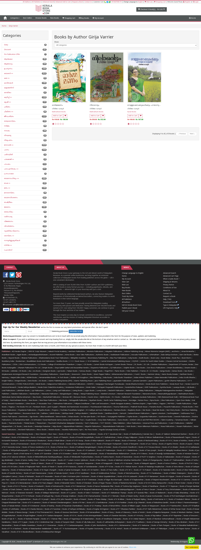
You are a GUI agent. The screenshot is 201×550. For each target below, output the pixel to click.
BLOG (193, 18)
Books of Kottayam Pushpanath (109, 444)
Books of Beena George (18, 512)
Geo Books (188, 371)
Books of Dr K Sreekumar (40, 444)
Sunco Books (123, 420)
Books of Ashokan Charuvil (187, 454)
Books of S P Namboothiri (171, 506)
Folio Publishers (132, 371)
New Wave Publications (48, 400)
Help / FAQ (167, 299)
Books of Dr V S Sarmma (180, 480)
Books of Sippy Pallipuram (127, 437)
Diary (6, 45)
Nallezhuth (126, 397)
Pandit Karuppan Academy (121, 404)
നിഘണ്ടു (7, 136)
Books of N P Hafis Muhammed (149, 509)
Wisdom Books (54, 430)
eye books (61, 371)
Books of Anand (80, 499)
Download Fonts (169, 302)
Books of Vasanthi (183, 477)
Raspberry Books (134, 410)
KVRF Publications (151, 387)
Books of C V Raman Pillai (51, 519)
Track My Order (128, 296)
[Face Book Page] (6, 277)
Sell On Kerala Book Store (132, 305)
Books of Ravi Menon (98, 460)
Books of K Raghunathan (134, 480)
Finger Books (98, 371)
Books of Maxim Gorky (129, 496)
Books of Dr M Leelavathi (127, 477)
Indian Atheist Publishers (143, 378)
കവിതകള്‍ (8, 83)
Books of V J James (68, 493)
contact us (124, 339)
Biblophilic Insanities (78, 358)
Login (196, 2)
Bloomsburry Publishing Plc (98, 358)
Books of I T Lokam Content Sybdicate (73, 460)
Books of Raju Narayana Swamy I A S (80, 444)
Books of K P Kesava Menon (149, 447)
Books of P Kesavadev (44, 477)
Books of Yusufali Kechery (12, 473)
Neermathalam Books (18, 400)
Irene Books (32, 381)
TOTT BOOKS (105, 423)
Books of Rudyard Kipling (136, 499)
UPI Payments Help (170, 308)
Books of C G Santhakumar (97, 503)
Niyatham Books (95, 400)
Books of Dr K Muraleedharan (22, 532)
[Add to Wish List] (65, 116)
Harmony (5, 378)
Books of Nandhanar (150, 486)
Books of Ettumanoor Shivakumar (33, 441)
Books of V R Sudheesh (86, 451)
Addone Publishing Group (133, 352)
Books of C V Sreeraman (46, 525)
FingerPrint (109, 371)
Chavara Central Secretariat (176, 361)
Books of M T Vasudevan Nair (110, 434)
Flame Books (120, 371)
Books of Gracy (108, 512)
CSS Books (88, 365)
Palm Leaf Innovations (100, 404)
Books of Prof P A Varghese (145, 457)
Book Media (165, 358)
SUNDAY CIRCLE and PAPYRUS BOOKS (144, 420)
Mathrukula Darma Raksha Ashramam (16, 397)
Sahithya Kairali (67, 413)
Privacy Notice (168, 285)
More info (132, 547)
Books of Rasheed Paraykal (28, 519)
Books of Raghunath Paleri (29, 467)
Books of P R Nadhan (191, 506)
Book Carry (155, 358)
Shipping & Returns (170, 282)
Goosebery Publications (49, 374)
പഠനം (6, 150)
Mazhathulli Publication (52, 397)
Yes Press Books (91, 430)
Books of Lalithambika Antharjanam (111, 522)
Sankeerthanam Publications (139, 413)
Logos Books (89, 391)
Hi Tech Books (63, 378)
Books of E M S (126, 470)
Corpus (79, 365)
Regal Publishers (14, 413)
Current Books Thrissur (123, 365)
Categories (14, 18)
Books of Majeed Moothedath (157, 480)
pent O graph (53, 407)
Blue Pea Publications (118, 358)
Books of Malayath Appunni (145, 464)
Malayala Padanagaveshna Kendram (169, 391)
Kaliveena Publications (77, 384)
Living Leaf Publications (62, 391)
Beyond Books (14, 358)
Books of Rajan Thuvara (102, 483)
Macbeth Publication (116, 391)
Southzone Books (165, 417)
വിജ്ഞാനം (8, 221)
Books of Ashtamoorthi (55, 486)
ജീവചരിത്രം (9, 116)
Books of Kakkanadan (165, 457)
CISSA (15, 365)
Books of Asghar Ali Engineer (98, 509)
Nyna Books (154, 400)
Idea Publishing (95, 378)
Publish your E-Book (129, 308)
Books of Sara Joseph (147, 451)
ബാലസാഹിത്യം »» (11, 179)
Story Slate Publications (107, 420)
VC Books (18, 427)
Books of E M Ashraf (114, 529)
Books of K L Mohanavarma (119, 525)
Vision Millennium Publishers (148, 427)
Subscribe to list (76, 331)
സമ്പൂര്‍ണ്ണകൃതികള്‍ (12, 241)
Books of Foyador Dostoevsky (91, 529)
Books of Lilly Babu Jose (85, 522)
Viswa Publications (168, 427)
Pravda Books (187, 407)
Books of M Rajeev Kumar (179, 529)
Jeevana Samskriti (140, 381)
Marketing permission (59, 331)
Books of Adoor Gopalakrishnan (103, 477)
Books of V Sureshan (52, 509)
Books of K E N (70, 516)
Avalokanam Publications (120, 355)
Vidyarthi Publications (93, 427)
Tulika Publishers (119, 423)
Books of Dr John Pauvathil (61, 499)
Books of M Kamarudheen (90, 512)
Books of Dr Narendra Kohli (164, 470)
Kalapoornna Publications (57, 384)
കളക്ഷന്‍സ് (9, 88)
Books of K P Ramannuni (148, 477)
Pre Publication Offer (12, 54)
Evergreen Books (49, 371)
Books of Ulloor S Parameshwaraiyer (184, 503)
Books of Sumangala (48, 460)
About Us (166, 291)
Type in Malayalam (170, 305)
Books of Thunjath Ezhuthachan (85, 454)
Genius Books (177, 371)
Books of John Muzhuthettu (96, 525)
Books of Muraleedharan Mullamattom (114, 454)
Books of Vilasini (37, 464)
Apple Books (22, 355)
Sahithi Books (55, 413)
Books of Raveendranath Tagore (178, 437)
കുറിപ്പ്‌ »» (8, 97)
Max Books (37, 397)
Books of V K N (166, 441)
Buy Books (84, 18)
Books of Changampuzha (152, 460)
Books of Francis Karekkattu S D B (35, 447)
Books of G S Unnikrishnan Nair (41, 522)
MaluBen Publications (19, 394)
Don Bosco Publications (156, 368)
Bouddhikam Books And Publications (41, 361)
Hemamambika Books (47, 378)
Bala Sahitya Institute (169, 355)
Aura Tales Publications (85, 355)
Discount (7, 50)
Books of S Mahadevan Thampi (114, 493)
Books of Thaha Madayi (97, 499)
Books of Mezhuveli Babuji (148, 441)
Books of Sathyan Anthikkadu (73, 509)
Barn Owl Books (185, 355)
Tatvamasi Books (181, 420)
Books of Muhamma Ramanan (125, 483)
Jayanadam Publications (122, 381)
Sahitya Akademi (81, 413)
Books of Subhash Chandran (41, 451)
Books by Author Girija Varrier (84, 37)
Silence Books (61, 417)
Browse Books (41, 18)
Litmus (48, 391)
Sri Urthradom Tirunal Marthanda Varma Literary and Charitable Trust (57, 420)
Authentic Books (102, 355)
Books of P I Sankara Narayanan (49, 516)
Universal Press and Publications (155, 423)
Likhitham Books (23, 391)
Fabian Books (72, 371)
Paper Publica (152, 404)
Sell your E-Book (128, 311)
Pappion (162, 404)
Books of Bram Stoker (177, 483)
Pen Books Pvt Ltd (24, 407)
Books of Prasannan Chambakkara (69, 506)
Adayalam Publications (113, 352)
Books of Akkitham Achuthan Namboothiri (124, 460)
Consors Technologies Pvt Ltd (54, 542)
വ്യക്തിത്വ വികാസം (12, 231)
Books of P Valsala (113, 441)
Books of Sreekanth (36, 486)
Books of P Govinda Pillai (138, 493)
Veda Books (28, 427)
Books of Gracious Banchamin (66, 512)
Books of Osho (65, 434)
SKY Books (101, 417)
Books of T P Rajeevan (169, 486)
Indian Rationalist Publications (165, 378)
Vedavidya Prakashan (42, 427)
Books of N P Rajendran (172, 516)
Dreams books (190, 368)
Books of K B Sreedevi (62, 454)
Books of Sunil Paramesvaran (35, 473)
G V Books (154, 371)
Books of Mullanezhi (158, 493)
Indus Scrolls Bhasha (187, 378)
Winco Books (42, 430)
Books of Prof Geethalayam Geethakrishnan (181, 496)
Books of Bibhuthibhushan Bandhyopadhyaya (44, 457)
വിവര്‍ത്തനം (9, 226)
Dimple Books (47, 368)
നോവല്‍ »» (8, 145)
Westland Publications (26, 430)
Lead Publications (8, 391)
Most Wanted (41, 434)
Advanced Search (48, 2)
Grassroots (76, 374)
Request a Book (77, 2)
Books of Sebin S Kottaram (88, 493)
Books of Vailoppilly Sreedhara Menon (172, 451)
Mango (76, 394)
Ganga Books (165, 371)
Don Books (141, 368)
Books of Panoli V (49, 467)
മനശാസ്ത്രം (9, 193)
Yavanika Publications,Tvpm (72, 430)
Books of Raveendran (124, 457)
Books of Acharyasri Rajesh (41, 437)
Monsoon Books (79, 397)
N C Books (116, 397)
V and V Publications (176, 423)
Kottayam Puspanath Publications (110, 387)
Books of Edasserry (123, 512)
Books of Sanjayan (183, 457)
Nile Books (63, 400)
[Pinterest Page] (19, 277)
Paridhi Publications (183, 404)
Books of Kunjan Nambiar (189, 486)
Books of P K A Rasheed (11, 529)
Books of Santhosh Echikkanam (136, 529)
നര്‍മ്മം (7, 126)
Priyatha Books (44, 410)
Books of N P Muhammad (75, 486)
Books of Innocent (191, 516)
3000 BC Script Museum (37, 352)
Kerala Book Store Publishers (157, 384)
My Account (99, 18)
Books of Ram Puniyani (160, 525)
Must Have (52, 434)
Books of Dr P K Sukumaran (64, 451)
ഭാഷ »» (7, 183)
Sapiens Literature (158, 413)
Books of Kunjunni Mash (64, 522)
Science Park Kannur (9, 417)
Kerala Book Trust (176, 384)
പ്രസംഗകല (9, 174)
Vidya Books (57, 427)
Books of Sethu (192, 460)
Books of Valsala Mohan (11, 506)
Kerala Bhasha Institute (135, 384)
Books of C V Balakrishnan (127, 451)
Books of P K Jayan (20, 522)
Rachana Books (120, 410)
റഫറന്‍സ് (8, 250)
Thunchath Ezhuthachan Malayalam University (65, 423)
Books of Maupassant (150, 506)
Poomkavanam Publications (101, 407)
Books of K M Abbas (116, 499)
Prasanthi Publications (172, 407)
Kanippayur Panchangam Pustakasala (110, 384)
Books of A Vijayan (167, 477)
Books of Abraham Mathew (182, 512)
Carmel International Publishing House (115, 361)
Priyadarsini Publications (27, 410)
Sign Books (34, 417)
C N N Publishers (92, 361)
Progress (55, 410)
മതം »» (7, 188)
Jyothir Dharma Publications (175, 381)
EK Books (23, 371)
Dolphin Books (129, 368)
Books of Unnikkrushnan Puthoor (103, 473)
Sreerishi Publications (182, 417)
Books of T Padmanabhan (174, 460)
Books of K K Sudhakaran (189, 447)
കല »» (7, 78)
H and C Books (140, 374)
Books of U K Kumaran (123, 464)
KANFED (90, 384)
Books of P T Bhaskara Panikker (123, 509)
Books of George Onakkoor (65, 496)
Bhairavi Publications (29, 358)
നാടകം (7, 131)
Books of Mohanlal (26, 477)
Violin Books (131, 427)
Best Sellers (27, 18)
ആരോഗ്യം (8, 64)
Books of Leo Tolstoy (148, 444)
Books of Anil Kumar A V (23, 454)
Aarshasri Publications (77, 352)
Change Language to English (132, 273)
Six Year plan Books (88, 417)
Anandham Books (8, 355)
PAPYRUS (171, 404)
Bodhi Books (144, 358)
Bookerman (20, 361)
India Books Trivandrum (123, 378)
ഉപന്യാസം (8, 69)
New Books (54, 18)
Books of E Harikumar (140, 525)
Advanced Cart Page (170, 276)
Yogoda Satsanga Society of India (112, 430)
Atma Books (70, 355)
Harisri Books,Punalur (170, 374)
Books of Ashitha (180, 441)
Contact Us (88, 2)
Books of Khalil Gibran (56, 441)
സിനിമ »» (8, 245)
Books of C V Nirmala (110, 496)
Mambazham (35, 394)
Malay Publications (146, 391)
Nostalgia (132, 400)
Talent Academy (167, 420)
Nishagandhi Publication (78, 400)
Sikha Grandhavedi (47, 417)
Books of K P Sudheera (136, 522)
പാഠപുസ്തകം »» (11, 169)
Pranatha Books (155, 407)
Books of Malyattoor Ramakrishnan (15, 464)
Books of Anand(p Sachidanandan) (162, 454)
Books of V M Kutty (135, 516)
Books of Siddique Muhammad (47, 493)
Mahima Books (131, 391)
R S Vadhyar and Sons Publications (99, 410)
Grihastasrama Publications (122, 374)
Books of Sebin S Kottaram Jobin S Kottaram (72, 477)
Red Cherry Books (173, 410)
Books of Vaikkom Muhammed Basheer (171, 434)
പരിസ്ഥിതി (8, 155)
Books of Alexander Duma (65, 483)
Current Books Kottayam (103, 365)
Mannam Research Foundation (129, 394)
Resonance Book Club (31, 413)
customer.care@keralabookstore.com (19, 305)
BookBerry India (8, 361)
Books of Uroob (58, 444)
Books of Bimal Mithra (111, 506)
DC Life (146, 365)
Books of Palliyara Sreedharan (84, 434)
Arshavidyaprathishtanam (38, 355)
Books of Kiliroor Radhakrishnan (151, 437)
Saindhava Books (111, 413)
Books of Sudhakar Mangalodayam (83, 447)
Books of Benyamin (130, 444)
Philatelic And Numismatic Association (74, 407)
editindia (14, 371)
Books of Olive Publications (187, 470)
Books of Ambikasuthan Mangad (48, 532)
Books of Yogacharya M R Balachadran (79, 519)
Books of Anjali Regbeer (26, 516)
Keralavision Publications (74, 387)
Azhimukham (154, 355)
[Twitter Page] (12, 277)
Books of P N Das (106, 467)
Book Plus (176, 358)
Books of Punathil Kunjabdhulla (82, 437)
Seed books (23, 417)
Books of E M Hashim (90, 470)
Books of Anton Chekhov (167, 464)
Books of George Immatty (157, 522)
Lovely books (101, 391)
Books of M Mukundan (20, 437)
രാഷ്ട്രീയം (8, 202)
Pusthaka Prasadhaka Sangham (72, 410)
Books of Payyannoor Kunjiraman (81, 464)
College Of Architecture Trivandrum (61, 365)
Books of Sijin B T (9, 519)
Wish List (149, 2)
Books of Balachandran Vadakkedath (37, 529)
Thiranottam (41, 423)
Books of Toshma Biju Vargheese (128, 486)
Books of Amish (138, 512)
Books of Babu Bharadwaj (178, 493)
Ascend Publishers (56, 355)
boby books (132, 358)
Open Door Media (183, 400)
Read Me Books (158, 410)
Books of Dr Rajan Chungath (45, 470)
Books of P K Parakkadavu (151, 473)
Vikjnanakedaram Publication (114, 427)
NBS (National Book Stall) (168, 397)
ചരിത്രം (7, 107)
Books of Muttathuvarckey (128, 473)
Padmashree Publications (62, 404)
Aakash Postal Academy (57, 352)
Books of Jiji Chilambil (136, 503)
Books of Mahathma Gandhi (157, 503)
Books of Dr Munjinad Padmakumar (87, 490)
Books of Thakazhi (61, 437)
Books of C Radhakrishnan (105, 437)
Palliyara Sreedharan (82, 404)
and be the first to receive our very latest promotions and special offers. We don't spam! (55, 327)
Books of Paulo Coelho (65, 480)
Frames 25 (144, 371)
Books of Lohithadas (11, 509)
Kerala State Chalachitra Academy (51, 387)
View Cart (125, 282)
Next (192, 134)
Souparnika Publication (148, 417)
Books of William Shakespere (175, 473)
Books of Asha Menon (175, 467)
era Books (37, 371)
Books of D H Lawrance (31, 503)
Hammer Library (154, 374)
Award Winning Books (25, 434)
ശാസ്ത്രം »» (9, 236)
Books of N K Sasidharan (79, 473)
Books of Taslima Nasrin (104, 457)
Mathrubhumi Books (59, 112)
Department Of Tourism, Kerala (181, 365)
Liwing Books (77, 391)
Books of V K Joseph (41, 499)
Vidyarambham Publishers (73, 427)
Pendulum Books (39, 407)
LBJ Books (191, 387)
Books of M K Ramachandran (89, 496)
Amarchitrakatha (187, 352)
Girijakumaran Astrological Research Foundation (20, 374)
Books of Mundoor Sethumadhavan (160, 519)
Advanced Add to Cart (62, 2)
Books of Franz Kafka (109, 470)
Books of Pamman (129, 441)
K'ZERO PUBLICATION (25, 384)
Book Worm (186, 358)
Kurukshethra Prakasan (134, 387)
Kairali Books (131, 112)
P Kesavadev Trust (44, 404)
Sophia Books (132, 417)
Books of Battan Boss (59, 447)
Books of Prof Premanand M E (41, 512)
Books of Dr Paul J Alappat (43, 483)
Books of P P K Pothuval (24, 496)
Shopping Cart (160, 2)
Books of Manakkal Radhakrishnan (184, 525)
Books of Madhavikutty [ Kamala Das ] (139, 434)
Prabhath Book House (139, 407)
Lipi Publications (38, 391)
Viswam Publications (184, 427)
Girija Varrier (13, 26)
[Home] (5, 18)
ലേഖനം (7, 207)
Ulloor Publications (134, 423)
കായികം (7, 93)
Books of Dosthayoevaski (44, 480)
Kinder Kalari (90, 387)
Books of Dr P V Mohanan (86, 480)
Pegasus (11, 407)
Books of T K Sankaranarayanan (70, 525)
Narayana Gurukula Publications (144, 397)
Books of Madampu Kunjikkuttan (151, 467)
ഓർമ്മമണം (57, 105)
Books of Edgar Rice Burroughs (110, 480)
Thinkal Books (29, 423)
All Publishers (36, 2)
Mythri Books (105, 397)
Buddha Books (62, 361)
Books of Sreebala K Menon (179, 499)
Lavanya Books (179, 387)
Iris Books (43, 381)
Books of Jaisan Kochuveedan (151, 496)
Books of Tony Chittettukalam (169, 490)
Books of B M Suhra (9, 467)
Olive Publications (167, 400)
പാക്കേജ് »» (9, 159)
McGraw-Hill (67, 397)
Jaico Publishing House (103, 381)
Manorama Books (149, 394)
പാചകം (7, 164)
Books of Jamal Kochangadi (69, 470)
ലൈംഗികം (8, 212)
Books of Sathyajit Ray (45, 496)
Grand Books (65, 374)
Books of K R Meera (139, 454)
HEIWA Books (32, 378)
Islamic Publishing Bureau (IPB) (60, 381)
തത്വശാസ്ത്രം (10, 121)
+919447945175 (116, 2)
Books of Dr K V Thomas (17, 486)
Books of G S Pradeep (92, 506)
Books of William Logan (131, 506)
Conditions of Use (170, 288)
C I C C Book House (77, 361)
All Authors (26, 2)
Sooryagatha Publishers (116, 417)
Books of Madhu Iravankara (24, 525)
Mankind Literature (108, 394)
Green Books (87, 374)
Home (4, 26)
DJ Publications (116, 368)
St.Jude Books (91, 420)
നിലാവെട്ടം (94, 105)
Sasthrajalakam (173, 413)
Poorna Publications (121, 407)
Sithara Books (73, 417)
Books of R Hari (79, 503)
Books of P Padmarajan (106, 451)
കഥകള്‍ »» (8, 74)
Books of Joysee (186, 444)
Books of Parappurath (104, 464)
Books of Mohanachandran (21, 470)
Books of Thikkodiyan (159, 529)
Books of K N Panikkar (117, 503)
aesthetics (176, 352)
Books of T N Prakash (142, 470)
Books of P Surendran (43, 454)
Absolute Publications (95, 352)
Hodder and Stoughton (79, 378)
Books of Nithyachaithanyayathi (15, 451)
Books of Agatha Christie (168, 444)
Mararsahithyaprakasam (167, 394)
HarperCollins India (18, 378)
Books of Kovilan (104, 447)
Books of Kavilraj (47, 506)
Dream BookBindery (175, 368)
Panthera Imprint (139, 404)
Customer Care (108, 2)
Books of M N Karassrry (67, 467)
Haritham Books (186, 374)
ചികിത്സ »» (8, 112)
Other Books (30, 404)
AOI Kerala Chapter (19, 352)
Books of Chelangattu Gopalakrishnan (16, 499)
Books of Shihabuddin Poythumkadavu (78, 457)
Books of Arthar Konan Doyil (174, 509)
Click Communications (27, 365)
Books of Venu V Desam (145, 490)
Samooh (123, 413)
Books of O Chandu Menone (32, 509)
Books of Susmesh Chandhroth (125, 447)
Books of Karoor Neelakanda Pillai (100, 486)
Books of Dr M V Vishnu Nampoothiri (152, 483)
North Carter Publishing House (115, 400)
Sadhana (44, 413)
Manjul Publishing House (90, 394)
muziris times (93, 397)
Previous (182, 134)
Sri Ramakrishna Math (21, 420)
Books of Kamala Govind (57, 473)
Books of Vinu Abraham (178, 522)
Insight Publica (7, 381)
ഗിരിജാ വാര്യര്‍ (58, 109)
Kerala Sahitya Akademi (27, 387)
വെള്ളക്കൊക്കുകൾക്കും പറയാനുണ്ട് (144, 105)
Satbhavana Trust (187, 413)
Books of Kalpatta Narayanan (158, 512)
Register (187, 2)
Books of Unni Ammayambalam (90, 516)
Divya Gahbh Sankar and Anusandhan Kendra (72, 368)
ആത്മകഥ (8, 59)
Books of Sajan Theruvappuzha (60, 490)
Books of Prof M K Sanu (188, 464)
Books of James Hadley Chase (26, 460)
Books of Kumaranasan (20, 444)
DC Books (138, 365)
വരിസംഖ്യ (8, 217)
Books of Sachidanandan (87, 467)
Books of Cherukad (84, 483)
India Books (107, 378)
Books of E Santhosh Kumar (22, 480)
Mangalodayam (66, 394)
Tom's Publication (91, 423)
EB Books (5, 371)
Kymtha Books (165, 387)
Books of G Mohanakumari (20, 483)
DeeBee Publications (159, 365)
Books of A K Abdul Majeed (134, 519)
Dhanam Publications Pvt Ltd (29, 368)
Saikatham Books (96, 413)
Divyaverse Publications (99, 368)
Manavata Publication (49, 394)
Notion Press (143, 400)
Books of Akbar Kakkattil (94, 441)
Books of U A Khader (170, 447)
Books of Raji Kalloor (153, 516)
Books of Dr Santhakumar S (35, 490)
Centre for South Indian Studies (152, 361)
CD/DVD (135, 361)
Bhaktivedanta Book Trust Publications (54, 358)
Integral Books (20, 381)
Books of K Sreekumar (30, 506)
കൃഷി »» (7, 102)
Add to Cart (57, 116)
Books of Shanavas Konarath (21, 493)
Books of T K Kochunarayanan (65, 529)
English (140, 2)
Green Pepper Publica (102, 374)
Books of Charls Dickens (12, 490)
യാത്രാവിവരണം (11, 198)
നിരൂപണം (8, 140)
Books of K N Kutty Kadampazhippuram (119, 490)
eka (29, 371)
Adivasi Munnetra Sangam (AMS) (157, 352)
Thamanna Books (15, 423)
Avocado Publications (139, 355)
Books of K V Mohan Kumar (126, 467)
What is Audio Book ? (171, 279)
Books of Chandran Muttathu (115, 516)
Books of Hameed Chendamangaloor (56, 503)
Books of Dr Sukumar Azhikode (14, 457)
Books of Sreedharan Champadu (108, 519)
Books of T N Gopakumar (56, 464)
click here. (7, 343)
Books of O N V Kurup (74, 441)
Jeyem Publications (156, 381)
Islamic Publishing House (83, 381)
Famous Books (85, 371)
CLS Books (42, 365)
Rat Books (147, 410)
